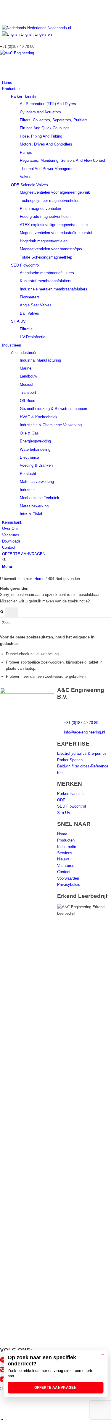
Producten (66, 840)
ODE (61, 800)
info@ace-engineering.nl (84, 732)
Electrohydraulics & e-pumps (82, 753)
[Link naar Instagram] (3, 9)
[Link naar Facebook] (3, 16)
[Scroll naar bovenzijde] (2, 1420)
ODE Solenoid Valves (29, 185)
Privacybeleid (68, 884)
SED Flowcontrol (25, 265)
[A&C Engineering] (44, 53)
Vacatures (65, 865)
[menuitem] (56, 82)
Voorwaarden (68, 878)
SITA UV (18, 321)
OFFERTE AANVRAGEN (55, 1388)
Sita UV (63, 813)
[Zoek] (4, 560)
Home (62, 834)
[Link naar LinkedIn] (3, 3)
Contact (63, 872)
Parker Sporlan (70, 760)
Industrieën (66, 846)
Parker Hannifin (24, 96)
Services (64, 853)
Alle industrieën (24, 352)
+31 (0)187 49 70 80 (81, 723)
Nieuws (63, 859)
